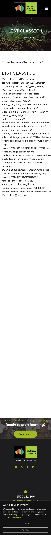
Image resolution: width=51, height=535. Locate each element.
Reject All (25, 530)
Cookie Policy (17, 517)
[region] (25, 518)
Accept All (25, 523)
